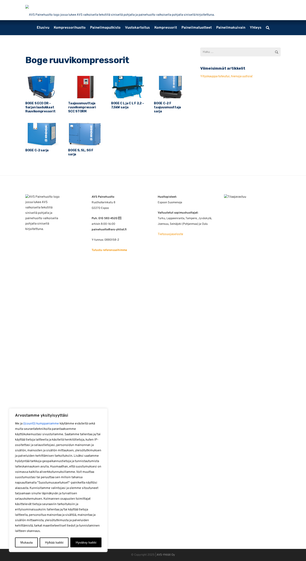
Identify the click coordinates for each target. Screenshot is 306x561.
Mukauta (26, 542)
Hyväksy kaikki (86, 542)
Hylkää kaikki (54, 542)
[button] (268, 28)
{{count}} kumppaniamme (41, 424)
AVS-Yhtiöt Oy (166, 555)
